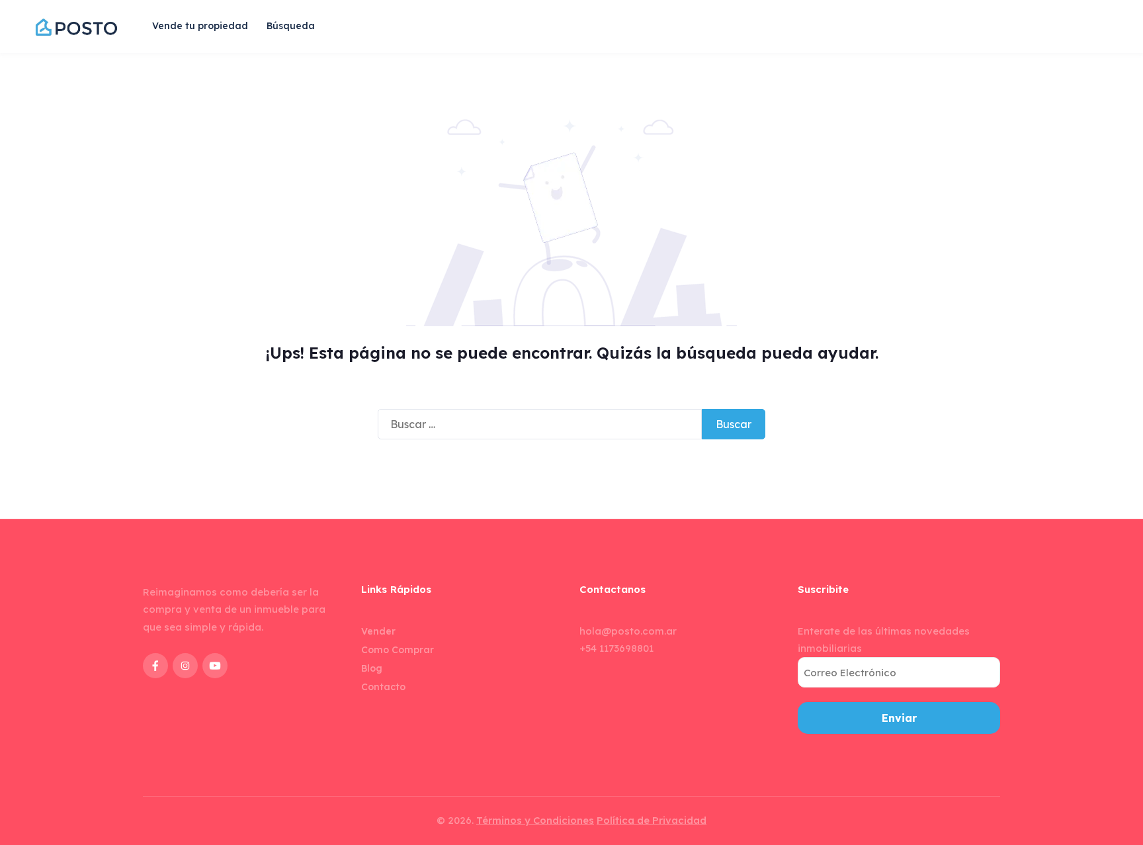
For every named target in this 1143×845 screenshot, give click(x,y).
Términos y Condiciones (535, 820)
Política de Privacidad (651, 820)
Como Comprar (397, 650)
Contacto (383, 687)
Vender (378, 631)
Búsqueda (291, 26)
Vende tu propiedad (200, 26)
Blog (371, 668)
